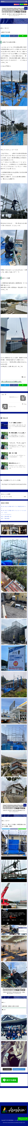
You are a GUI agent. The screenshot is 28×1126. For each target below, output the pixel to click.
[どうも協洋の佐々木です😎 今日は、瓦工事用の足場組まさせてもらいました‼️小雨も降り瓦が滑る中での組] (14, 684)
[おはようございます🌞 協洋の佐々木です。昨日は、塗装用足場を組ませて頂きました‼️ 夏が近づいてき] (14, 632)
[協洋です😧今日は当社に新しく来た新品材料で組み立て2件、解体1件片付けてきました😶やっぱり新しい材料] (14, 843)
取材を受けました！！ (14, 463)
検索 (25, 496)
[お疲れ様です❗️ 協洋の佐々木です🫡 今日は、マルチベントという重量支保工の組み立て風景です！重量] (14, 579)
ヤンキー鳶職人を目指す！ (16, 422)
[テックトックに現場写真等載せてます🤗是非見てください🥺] (14, 869)
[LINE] (23, 36)
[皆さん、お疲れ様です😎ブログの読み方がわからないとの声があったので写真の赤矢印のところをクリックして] (14, 922)
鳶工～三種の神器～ (5, 518)
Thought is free (22, 1122)
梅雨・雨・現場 (13, 453)
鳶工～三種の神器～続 (6, 516)
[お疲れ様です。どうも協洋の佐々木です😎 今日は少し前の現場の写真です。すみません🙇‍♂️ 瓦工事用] (14, 764)
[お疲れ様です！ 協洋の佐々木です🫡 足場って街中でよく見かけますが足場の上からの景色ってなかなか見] (14, 605)
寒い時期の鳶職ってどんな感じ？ (17, 433)
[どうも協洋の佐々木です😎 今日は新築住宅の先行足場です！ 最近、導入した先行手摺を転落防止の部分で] (14, 737)
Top (2, 28)
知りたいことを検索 (5, 494)
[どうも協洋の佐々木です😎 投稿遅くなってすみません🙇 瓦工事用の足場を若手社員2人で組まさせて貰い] (14, 790)
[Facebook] (14, 36)
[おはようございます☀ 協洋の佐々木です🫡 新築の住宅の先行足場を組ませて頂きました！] (14, 552)
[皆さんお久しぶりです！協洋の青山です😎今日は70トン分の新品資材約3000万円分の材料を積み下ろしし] (14, 895)
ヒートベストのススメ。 (6, 514)
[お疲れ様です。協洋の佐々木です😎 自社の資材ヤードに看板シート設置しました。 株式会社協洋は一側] (14, 658)
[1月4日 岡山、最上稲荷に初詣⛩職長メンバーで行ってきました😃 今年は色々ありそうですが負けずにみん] (14, 1027)
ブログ (7, 28)
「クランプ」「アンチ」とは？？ (17, 443)
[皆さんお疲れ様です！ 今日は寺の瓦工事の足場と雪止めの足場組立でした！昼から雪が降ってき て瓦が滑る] (14, 975)
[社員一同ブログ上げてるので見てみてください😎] (14, 816)
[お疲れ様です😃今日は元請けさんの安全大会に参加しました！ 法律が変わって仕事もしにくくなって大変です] (14, 948)
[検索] (26, 1)
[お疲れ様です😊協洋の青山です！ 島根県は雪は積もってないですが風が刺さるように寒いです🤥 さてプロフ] (14, 1001)
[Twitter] (5, 36)
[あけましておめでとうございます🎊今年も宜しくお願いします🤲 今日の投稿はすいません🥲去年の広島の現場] (14, 1054)
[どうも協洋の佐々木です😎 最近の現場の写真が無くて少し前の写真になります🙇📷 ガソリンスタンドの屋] (14, 711)
